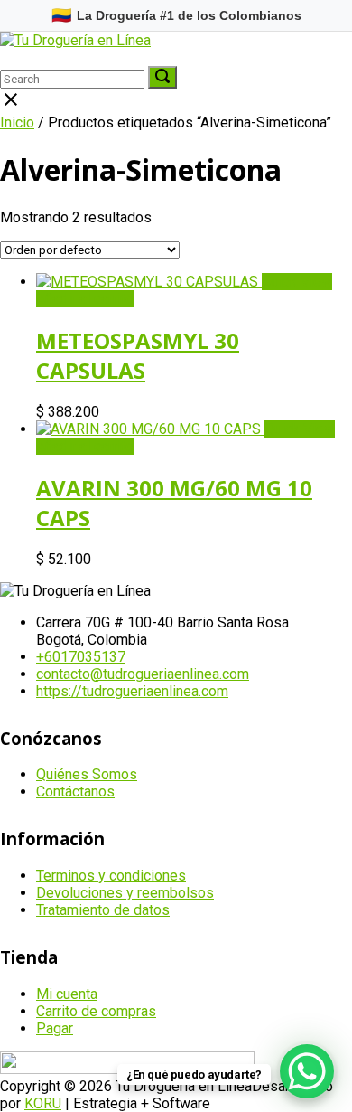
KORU (42, 1103)
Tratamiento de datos (103, 910)
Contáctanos (75, 791)
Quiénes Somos (86, 774)
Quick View (297, 281)
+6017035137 (80, 656)
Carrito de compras (96, 1011)
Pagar (54, 1028)
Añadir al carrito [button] (85, 298)
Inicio (17, 122)
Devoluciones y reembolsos (125, 892)
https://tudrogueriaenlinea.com (132, 691)
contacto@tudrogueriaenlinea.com (142, 674)
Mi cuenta (66, 994)
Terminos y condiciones (111, 875)
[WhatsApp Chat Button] (307, 1071)
